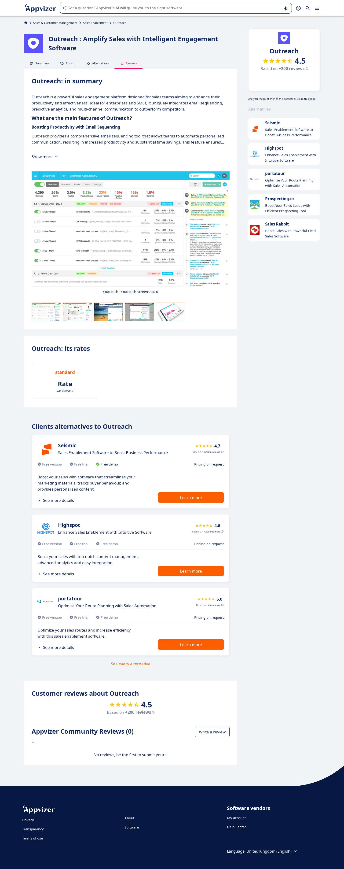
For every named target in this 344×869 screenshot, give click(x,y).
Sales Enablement (95, 23)
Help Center (236, 827)
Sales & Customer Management (55, 23)
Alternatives (100, 63)
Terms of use (32, 838)
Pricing (70, 63)
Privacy (28, 819)
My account (236, 817)
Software (131, 827)
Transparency (33, 829)
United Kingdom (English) (269, 851)
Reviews (131, 63)
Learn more (191, 497)
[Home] (26, 22)
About (129, 818)
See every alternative (130, 663)
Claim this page (306, 98)
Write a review (212, 732)
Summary (42, 63)
